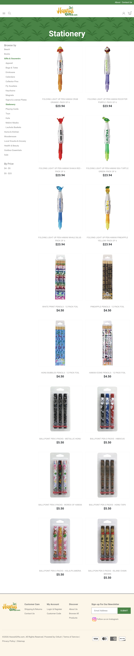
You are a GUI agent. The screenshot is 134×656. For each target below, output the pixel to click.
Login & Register (54, 609)
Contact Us (127, 2)
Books (7, 54)
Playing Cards (12, 109)
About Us (73, 609)
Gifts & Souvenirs (12, 58)
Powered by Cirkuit (53, 637)
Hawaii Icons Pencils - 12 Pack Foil (107, 372)
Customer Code (54, 613)
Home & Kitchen (11, 132)
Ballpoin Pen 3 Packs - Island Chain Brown (107, 572)
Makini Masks (12, 122)
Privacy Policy (8, 641)
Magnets (10, 95)
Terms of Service (71, 637)
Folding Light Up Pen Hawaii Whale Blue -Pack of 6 (60, 239)
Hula (8, 118)
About (117, 2)
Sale (6, 155)
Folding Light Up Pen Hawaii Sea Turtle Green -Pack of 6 (107, 170)
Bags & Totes (12, 67)
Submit (124, 610)
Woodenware (10, 136)
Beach (7, 49)
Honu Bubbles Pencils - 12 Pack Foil (60, 372)
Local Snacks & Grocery (15, 141)
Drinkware (10, 72)
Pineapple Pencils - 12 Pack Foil (107, 306)
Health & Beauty (11, 145)
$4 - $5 (7, 168)
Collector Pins (12, 81)
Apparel (9, 63)
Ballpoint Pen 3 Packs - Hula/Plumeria (60, 571)
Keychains (10, 90)
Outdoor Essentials (13, 150)
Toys (8, 113)
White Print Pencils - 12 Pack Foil (60, 306)
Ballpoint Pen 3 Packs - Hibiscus (107, 438)
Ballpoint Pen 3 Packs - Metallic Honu (60, 438)
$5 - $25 (8, 173)
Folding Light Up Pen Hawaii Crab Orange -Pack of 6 (60, 101)
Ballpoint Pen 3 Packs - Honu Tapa (107, 504)
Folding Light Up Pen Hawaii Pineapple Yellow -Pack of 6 (107, 239)
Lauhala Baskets (13, 127)
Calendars (10, 77)
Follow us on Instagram (107, 619)
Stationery (10, 104)
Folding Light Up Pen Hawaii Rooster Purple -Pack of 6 (107, 101)
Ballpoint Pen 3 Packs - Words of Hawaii (60, 504)
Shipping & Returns (33, 609)
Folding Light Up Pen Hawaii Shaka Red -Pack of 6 (60, 170)
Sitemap (21, 641)
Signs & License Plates (16, 100)
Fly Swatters (11, 86)
